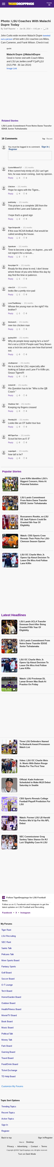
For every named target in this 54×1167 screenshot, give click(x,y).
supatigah (12, 451)
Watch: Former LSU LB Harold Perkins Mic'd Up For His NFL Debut (34, 820)
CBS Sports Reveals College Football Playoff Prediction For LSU (34, 801)
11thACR (11, 385)
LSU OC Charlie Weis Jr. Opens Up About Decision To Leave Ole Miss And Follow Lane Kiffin (34, 559)
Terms (44, 1146)
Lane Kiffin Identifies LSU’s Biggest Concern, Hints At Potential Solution (34, 481)
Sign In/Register (45, 1137)
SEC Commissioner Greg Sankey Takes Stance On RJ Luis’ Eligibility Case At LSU (33, 839)
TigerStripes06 (14, 228)
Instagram (25, 912)
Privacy (10, 1146)
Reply (10, 178)
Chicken (11, 187)
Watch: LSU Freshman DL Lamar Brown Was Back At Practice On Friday (32, 681)
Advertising (22, 1146)
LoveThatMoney (14, 303)
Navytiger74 (13, 265)
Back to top (6, 1137)
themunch (12, 322)
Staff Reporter (9, 29)
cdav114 (11, 287)
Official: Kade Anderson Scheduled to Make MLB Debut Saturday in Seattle (35, 782)
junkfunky (12, 202)
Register (5, 1131)
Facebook (7, 912)
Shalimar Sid (13, 404)
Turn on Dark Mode (27, 1154)
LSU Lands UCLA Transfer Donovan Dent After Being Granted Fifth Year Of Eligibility (32, 625)
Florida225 (12, 420)
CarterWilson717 (15, 168)
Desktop (30, 1142)
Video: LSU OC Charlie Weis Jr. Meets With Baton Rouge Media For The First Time (33, 763)
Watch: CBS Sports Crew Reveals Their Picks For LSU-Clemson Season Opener (35, 538)
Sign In (4, 1125)
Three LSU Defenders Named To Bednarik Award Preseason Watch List (34, 744)
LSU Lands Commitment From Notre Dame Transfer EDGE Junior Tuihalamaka (33, 500)
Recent (49, 139)
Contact (34, 1146)
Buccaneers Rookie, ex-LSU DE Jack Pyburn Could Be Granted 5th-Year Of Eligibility (34, 520)
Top (43, 139)
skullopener (13, 363)
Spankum (12, 246)
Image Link (12, 68)
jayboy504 (12, 338)
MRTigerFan (13, 435)
